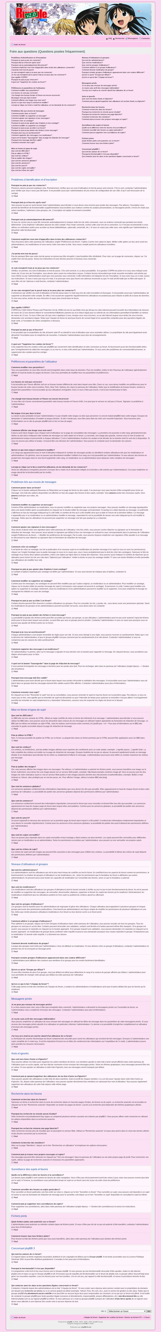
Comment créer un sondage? (22, 121)
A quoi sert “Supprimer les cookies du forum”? (28, 82)
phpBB (69, 1322)
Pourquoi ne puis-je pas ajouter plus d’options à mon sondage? (35, 123)
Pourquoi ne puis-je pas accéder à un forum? (28, 128)
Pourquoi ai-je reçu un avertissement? (25, 133)
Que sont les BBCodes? (20, 151)
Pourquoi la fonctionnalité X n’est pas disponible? (100, 154)
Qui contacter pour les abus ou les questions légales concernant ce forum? (110, 156)
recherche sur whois (33, 1291)
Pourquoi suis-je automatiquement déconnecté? (29, 65)
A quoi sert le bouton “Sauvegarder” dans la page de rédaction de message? (40, 138)
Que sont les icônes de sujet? (22, 170)
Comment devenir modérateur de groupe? (98, 70)
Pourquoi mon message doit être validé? (26, 140)
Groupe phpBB (95, 1257)
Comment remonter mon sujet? (23, 142)
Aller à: (103, 1311)
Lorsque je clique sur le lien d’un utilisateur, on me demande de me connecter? (43, 105)
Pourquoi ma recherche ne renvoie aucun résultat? (101, 112)
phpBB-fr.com (86, 1327)
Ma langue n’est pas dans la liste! (23, 98)
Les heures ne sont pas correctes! (24, 93)
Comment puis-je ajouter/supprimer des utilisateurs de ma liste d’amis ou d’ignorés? (113, 101)
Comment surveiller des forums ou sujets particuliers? (102, 130)
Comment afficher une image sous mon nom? (28, 100)
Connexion (146, 38)
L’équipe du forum (90, 1317)
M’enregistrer (133, 38)
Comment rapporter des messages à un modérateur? (31, 135)
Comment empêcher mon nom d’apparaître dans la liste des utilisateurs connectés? (43, 67)
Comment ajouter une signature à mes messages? (30, 118)
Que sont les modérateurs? (92, 62)
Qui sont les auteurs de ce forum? (95, 152)
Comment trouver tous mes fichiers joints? (98, 143)
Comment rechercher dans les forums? (97, 109)
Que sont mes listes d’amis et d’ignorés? (97, 99)
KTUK (85, 1323)
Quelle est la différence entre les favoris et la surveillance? (104, 128)
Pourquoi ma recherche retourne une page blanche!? (102, 114)
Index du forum (19, 44)
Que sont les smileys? (19, 156)
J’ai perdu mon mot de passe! (22, 70)
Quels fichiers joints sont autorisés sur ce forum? (100, 141)
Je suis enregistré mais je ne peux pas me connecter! (31, 72)
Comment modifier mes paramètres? (25, 90)
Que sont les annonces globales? (24, 161)
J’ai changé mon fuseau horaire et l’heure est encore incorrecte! (35, 95)
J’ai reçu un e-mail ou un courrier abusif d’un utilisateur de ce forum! (107, 90)
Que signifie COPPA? (19, 77)
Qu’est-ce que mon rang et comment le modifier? (29, 102)
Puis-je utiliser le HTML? (20, 153)
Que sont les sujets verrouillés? (23, 168)
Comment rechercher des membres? (96, 117)
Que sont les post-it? (19, 165)
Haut (16, 196)
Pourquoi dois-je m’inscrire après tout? (26, 62)
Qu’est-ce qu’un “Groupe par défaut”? (96, 75)
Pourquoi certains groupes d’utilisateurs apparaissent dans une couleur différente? (113, 72)
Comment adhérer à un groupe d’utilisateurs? (99, 67)
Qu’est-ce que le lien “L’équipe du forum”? (98, 77)
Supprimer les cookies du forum (111, 1317)
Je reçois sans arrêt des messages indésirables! (100, 88)
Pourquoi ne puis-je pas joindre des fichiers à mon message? (34, 130)
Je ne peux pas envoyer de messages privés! (99, 85)
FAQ (110, 38)
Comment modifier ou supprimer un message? (29, 116)
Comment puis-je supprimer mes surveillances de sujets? (104, 132)
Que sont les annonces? (20, 163)
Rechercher (120, 38)
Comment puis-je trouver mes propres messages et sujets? (104, 119)
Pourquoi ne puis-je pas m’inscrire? (24, 80)
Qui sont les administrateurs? (93, 60)
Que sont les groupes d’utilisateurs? (95, 65)
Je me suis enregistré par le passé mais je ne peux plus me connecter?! (38, 75)
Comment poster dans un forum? (23, 113)
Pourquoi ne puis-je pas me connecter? (26, 60)
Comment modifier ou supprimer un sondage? (28, 126)
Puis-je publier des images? (21, 158)
